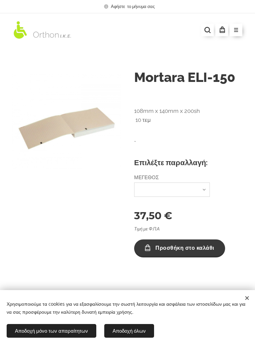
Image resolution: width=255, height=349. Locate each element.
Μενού (236, 30)
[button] (207, 30)
